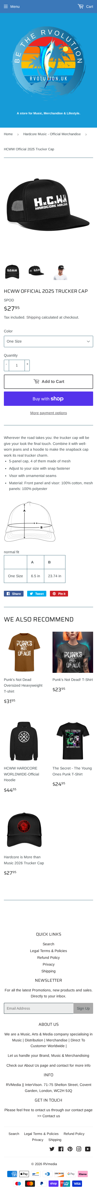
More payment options (48, 413)
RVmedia (50, 1164)
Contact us (51, 1116)
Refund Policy (48, 957)
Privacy (49, 964)
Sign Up (83, 1008)
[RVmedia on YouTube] (88, 1150)
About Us (31, 1065)
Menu (15, 6)
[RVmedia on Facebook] (61, 1150)
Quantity (11, 355)
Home (8, 134)
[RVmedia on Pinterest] (70, 1150)
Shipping (33, 317)
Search (48, 944)
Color (8, 331)
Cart (89, 6)
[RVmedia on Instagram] (78, 1150)
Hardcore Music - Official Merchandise (52, 134)
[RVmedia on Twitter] (52, 1150)
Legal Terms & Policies (48, 951)
